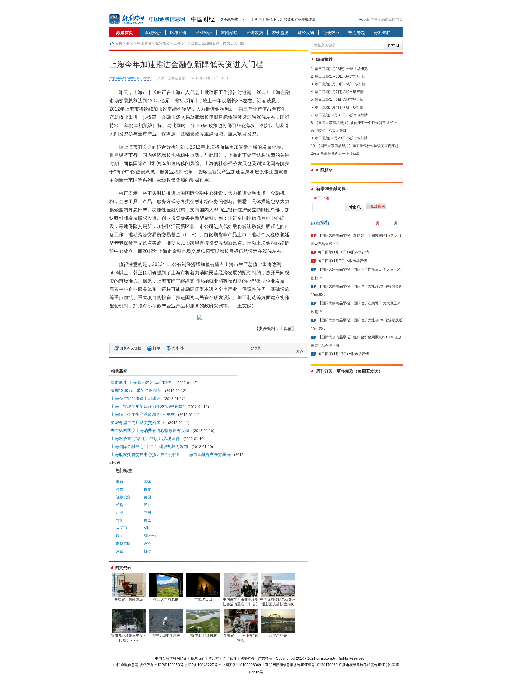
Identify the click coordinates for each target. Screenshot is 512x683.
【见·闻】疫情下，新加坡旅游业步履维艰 (283, 19)
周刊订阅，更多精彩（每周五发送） (349, 371)
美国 (147, 497)
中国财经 (203, 19)
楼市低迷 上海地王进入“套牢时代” (142, 382)
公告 (119, 489)
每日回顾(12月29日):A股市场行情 (341, 138)
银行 (147, 551)
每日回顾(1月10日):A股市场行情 (340, 84)
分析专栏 (382, 32)
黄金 (147, 520)
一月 (393, 223)
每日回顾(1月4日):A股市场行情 (339, 107)
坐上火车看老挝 (165, 599)
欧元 (119, 536)
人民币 (121, 528)
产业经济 (204, 32)
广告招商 (265, 658)
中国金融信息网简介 (171, 658)
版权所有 (146, 665)
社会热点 (331, 32)
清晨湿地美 (278, 635)
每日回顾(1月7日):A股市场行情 (339, 92)
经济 (147, 543)
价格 (119, 505)
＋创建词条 (376, 206)
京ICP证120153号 (168, 665)
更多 (299, 351)
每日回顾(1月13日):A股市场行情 (340, 76)
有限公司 (151, 536)
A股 (147, 528)
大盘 (119, 551)
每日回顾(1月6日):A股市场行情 (339, 100)
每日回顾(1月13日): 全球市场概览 (341, 69)
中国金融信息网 (125, 665)
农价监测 (280, 32)
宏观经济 (153, 32)
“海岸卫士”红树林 (203, 635)
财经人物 (305, 32)
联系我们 (198, 658)
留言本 (213, 658)
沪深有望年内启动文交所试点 (137, 422)
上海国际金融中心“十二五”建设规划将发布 (149, 446)
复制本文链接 (130, 348)
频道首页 (124, 32)
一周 (376, 223)
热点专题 (356, 32)
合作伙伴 (230, 658)
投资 (147, 489)
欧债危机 (123, 543)
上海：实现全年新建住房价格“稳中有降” (147, 406)
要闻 (129, 43)
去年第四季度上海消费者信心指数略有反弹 (150, 430)
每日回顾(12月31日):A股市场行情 (341, 115)
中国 (147, 512)
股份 (147, 505)
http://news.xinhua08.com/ (130, 78)
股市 (119, 482)
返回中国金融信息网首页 (383, 19)
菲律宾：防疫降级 (128, 599)
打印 (156, 348)
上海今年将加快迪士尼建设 (135, 398)
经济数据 (255, 32)
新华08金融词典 (331, 188)
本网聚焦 (229, 32)
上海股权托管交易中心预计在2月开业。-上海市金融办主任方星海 (171, 454)
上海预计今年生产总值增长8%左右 (143, 414)
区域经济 (178, 32)
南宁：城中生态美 (166, 635)
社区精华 (324, 170)
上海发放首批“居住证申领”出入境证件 (145, 438)
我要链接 (247, 658)
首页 (118, 43)
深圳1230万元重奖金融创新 (136, 390)
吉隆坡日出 (203, 599)
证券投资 (123, 497)
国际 (147, 482)
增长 (119, 520)
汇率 (119, 512)
